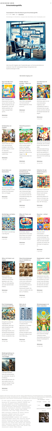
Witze (15, 426)
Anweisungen (9, 400)
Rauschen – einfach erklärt (42, 215)
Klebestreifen (22, 412)
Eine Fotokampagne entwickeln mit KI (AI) (8, 305)
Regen (9, 422)
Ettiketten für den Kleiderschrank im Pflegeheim (42, 171)
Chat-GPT (18, 395)
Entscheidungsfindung (6, 404)
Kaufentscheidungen (41, 396)
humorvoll (25, 409)
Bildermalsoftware (4, 402)
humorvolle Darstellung (5, 410)
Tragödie (22, 425)
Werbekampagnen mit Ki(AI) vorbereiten (43, 305)
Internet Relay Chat (32, 396)
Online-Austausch (9, 398)
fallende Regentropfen (9, 406)
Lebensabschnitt (16, 416)
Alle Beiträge (21, 14)
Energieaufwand (16, 403)
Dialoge (22, 395)
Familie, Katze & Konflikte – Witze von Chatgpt (25, 83)
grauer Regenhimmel (5, 409)
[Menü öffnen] (50, 3)
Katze (27, 410)
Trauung (29, 425)
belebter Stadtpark (27, 400)
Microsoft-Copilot (22, 418)
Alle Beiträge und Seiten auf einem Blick (8, 215)
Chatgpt (25, 402)
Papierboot (17, 421)
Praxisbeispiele (40, 16)
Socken (24, 422)
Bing (9, 402)
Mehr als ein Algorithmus (22, 305)
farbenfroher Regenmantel (17, 406)
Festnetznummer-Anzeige (5, 396)
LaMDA (14, 415)
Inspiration (13, 410)
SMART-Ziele (20, 422)
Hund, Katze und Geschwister (6, 170)
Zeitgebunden (19, 426)
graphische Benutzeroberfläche (26, 407)
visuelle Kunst (11, 426)
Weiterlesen (4, 115)
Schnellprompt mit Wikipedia (42, 82)
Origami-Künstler (25, 419)
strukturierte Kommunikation (37, 398)
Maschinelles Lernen (32, 16)
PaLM (14, 421)
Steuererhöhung (4, 425)
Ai (2, 400)
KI (18, 412)
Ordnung (21, 419)
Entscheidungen (9, 16)
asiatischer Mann (18, 400)
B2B (5, 395)
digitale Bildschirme (28, 395)
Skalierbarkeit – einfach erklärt (43, 259)
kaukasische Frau (14, 412)
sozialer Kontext (28, 422)
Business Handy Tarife (11, 395)
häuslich (10, 410)
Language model (24, 16)
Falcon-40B (3, 406)
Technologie (18, 425)
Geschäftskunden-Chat (15, 396)
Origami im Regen (4, 421)
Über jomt (44, 410)
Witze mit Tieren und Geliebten (25, 215)
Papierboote (21, 421)
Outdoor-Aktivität (10, 421)
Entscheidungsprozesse (23, 404)
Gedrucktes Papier (4, 407)
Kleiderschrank (26, 412)
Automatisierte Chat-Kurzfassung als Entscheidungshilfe (22, 12)
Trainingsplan (26, 425)
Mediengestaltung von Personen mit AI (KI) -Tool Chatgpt (8, 354)
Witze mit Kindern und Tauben (8, 259)
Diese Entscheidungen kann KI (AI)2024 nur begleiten (25, 260)
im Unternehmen (16, 16)
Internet (17, 410)
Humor (21, 409)
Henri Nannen (17, 409)
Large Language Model (19, 415)
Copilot (29, 402)
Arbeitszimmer (14, 400)
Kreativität (10, 413)
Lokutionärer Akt (25, 416)
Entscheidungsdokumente (38, 395)
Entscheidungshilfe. (47, 395)
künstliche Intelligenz (7, 415)
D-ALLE (3, 403)
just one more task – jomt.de (7, 3)
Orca (19, 419)
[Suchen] (47, 405)
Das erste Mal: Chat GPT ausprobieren (7, 82)
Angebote (2, 395)
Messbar (18, 418)
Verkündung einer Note (5, 426)
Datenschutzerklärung (41, 408)
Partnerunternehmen (18, 398)
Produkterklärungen (27, 398)
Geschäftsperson (24, 396)
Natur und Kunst (9, 419)
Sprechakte (40, 126)
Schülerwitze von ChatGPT (6, 126)
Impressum (49, 408)
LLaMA (21, 416)
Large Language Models (8, 416)
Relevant (16, 422)
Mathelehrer (14, 418)
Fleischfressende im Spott (25, 126)
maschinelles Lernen (7, 418)
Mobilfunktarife (49, 396)
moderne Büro (3, 398)
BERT (31, 400)
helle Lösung (13, 409)
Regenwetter (13, 422)
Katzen (3, 412)
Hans (9, 409)
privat (44, 16)
